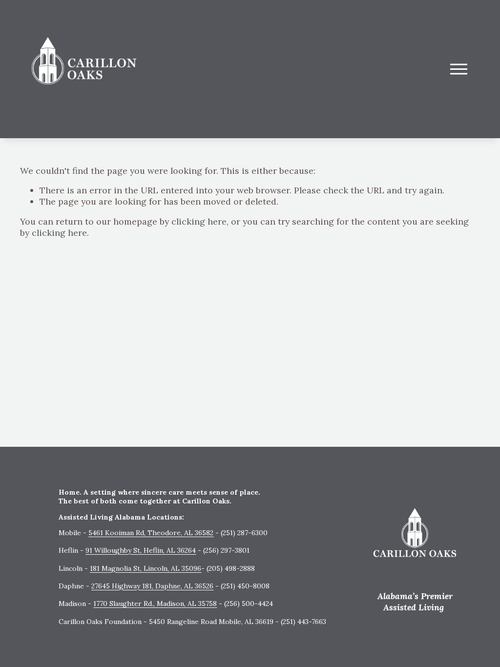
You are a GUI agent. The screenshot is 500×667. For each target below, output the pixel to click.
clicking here (199, 221)
